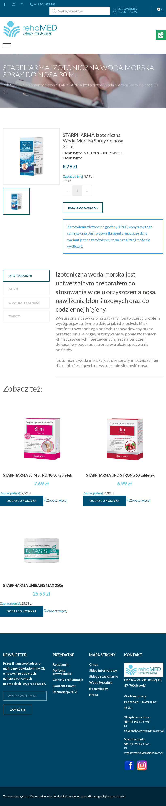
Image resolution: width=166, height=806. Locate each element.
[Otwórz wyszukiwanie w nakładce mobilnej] (79, 11)
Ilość (67, 181)
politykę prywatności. (112, 796)
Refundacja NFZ (65, 691)
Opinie (13, 289)
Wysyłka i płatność (24, 303)
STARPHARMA (72, 153)
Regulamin (60, 664)
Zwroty (14, 316)
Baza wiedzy (98, 688)
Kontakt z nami (64, 685)
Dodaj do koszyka (83, 207)
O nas (93, 664)
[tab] (26, 276)
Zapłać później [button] (73, 176)
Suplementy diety (38, 84)
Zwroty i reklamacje (68, 679)
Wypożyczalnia (100, 682)
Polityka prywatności (62, 672)
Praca (93, 694)
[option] (33, 156)
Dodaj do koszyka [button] (21, 500)
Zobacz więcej (57, 500)
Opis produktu (20, 275)
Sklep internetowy (103, 670)
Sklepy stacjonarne (103, 676)
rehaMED (11, 84)
